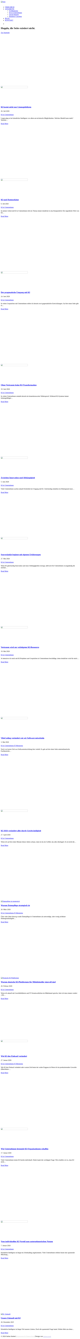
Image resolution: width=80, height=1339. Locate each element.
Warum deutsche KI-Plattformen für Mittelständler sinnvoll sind (28, 982)
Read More (4, 124)
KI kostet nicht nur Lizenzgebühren (16, 107)
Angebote (9, 9)
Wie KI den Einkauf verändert (14, 1056)
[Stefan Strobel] (40, 2)
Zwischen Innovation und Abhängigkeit (18, 478)
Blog (7, 18)
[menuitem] (42, 7)
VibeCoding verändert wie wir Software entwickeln (22, 738)
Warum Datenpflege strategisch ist (15, 905)
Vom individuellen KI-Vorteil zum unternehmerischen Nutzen (27, 1241)
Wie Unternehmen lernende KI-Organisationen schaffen (24, 1149)
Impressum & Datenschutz (25, 1336)
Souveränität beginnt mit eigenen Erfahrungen (21, 554)
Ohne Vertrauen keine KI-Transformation (19, 385)
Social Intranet (14, 14)
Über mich (9, 7)
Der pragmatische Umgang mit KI (15, 292)
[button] (14, 87)
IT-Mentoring (13, 11)
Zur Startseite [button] (5, 33)
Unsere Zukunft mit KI (11, 1318)
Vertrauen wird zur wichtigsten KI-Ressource (20, 647)
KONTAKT (9, 20)
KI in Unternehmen (15, 13)
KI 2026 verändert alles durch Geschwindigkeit (21, 831)
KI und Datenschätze (10, 200)
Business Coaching (15, 16)
